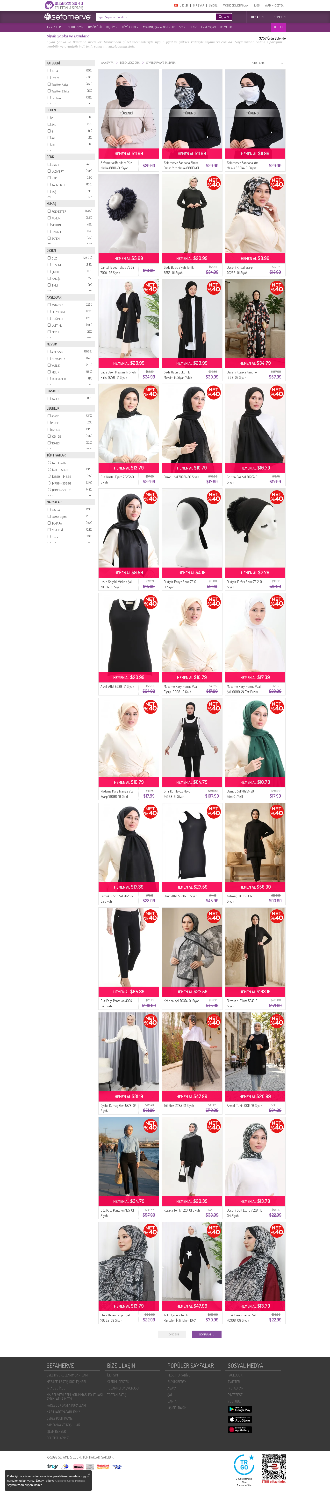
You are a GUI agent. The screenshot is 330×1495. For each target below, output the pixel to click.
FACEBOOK (235, 1375)
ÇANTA (172, 1401)
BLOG (256, 5)
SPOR (182, 27)
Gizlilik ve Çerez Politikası (70, 1480)
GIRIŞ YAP (198, 5)
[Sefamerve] (68, 16)
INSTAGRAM (236, 1388)
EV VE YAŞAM (208, 27)
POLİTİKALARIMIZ (58, 1438)
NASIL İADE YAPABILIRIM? (63, 1412)
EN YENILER (54, 27)
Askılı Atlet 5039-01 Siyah (117, 686)
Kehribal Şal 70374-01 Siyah (182, 1001)
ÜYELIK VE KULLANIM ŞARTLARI (67, 1375)
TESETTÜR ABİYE (178, 1375)
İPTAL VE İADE (56, 1388)
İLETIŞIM (112, 1375)
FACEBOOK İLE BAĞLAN (235, 5)
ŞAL (169, 1395)
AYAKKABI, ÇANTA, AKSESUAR (158, 27)
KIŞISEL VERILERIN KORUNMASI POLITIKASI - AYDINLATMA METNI (76, 1397)
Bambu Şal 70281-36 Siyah (181, 477)
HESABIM (257, 17)
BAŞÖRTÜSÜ (95, 27)
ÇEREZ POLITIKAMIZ (59, 1418)
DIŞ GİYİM (111, 27)
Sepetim (280, 17)
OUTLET (278, 27)
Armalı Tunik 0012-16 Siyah (244, 1105)
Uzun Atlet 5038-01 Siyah (180, 896)
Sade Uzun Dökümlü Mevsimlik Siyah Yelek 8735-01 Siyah (178, 377)
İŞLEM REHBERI (56, 1431)
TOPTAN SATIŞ (116, 1395)
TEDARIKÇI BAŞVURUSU (123, 1388)
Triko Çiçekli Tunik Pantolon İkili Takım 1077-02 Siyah (180, 1320)
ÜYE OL (213, 5)
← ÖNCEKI (172, 1334)
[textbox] (148, 17)
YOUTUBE (234, 1401)
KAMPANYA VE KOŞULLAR (63, 1425)
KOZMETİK (226, 27)
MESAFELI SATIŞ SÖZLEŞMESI (66, 1382)
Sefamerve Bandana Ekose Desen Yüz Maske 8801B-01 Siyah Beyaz (181, 168)
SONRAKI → (206, 1334)
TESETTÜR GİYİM (74, 27)
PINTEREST (235, 1395)
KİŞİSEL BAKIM (177, 1408)
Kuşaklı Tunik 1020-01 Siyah (182, 1210)
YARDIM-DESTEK (274, 5)
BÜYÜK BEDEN (130, 27)
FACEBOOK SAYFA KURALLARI (66, 1405)
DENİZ (193, 27)
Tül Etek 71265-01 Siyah (179, 1105)
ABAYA (171, 1388)
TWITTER (234, 1382)
